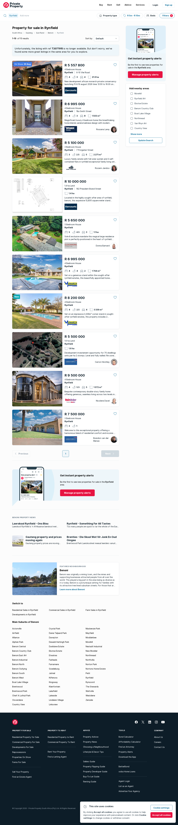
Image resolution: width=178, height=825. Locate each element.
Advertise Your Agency (129, 791)
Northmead (139, 118)
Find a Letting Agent (57, 757)
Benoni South (18, 673)
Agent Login (124, 781)
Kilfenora (53, 677)
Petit (88, 673)
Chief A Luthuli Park (21, 695)
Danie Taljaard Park (58, 633)
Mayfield (90, 633)
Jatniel (52, 673)
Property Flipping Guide (94, 766)
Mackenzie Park (93, 628)
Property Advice (90, 737)
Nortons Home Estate (96, 669)
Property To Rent (57, 730)
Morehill (138, 93)
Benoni (50, 33)
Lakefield (53, 691)
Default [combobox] (100, 38)
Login (155, 5)
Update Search (145, 140)
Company (159, 730)
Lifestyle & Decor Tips (93, 752)
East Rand (40, 33)
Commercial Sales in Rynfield (62, 610)
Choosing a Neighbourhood (96, 747)
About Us (158, 737)
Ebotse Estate (141, 103)
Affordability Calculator (130, 742)
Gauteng (29, 33)
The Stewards (92, 686)
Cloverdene (17, 700)
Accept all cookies (161, 815)
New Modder (91, 651)
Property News (90, 742)
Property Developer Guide (95, 771)
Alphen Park (17, 642)
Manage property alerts (145, 74)
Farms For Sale (19, 762)
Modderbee (91, 637)
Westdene (90, 695)
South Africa (17, 33)
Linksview (53, 704)
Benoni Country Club (144, 108)
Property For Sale (21, 730)
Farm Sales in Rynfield (96, 610)
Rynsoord (90, 682)
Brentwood (17, 686)
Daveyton (53, 637)
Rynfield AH (139, 98)
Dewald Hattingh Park (59, 642)
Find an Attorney (126, 747)
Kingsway (53, 682)
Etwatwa (53, 655)
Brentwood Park (19, 691)
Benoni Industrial (19, 660)
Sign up (168, 5)
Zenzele (89, 700)
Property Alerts (126, 752)
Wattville (90, 691)
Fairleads (53, 660)
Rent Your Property (56, 752)
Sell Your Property (20, 772)
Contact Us (159, 747)
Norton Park (91, 664)
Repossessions (19, 752)
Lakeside (53, 695)
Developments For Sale (22, 747)
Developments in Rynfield (24, 614)
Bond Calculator (126, 737)
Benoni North (18, 664)
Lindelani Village (56, 700)
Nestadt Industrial (94, 646)
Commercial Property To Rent (61, 742)
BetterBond (124, 766)
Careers (157, 742)
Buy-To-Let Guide (91, 776)
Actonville (16, 628)
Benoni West (18, 677)
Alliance (15, 637)
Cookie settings (161, 808)
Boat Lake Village (142, 113)
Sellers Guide (89, 761)
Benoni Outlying (19, 669)
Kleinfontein (54, 686)
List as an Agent (126, 786)
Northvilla (90, 660)
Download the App (127, 757)
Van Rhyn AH (140, 123)
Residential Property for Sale (25, 737)
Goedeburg (54, 669)
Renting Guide (89, 781)
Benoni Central (19, 646)
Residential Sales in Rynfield (25, 610)
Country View (140, 128)
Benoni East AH (19, 655)
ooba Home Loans (127, 771)
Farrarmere (54, 664)
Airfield (15, 633)
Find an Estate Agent (22, 777)
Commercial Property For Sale (25, 742)
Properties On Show (21, 757)
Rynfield (60, 33)
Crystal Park (54, 628)
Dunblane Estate (56, 646)
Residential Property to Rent (61, 737)
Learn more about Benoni (72, 589)
